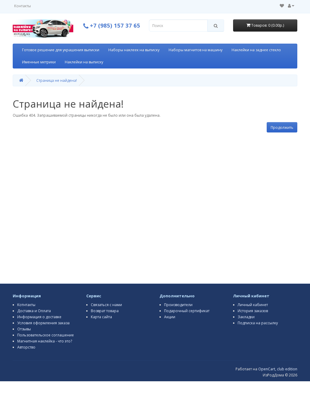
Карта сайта (101, 316)
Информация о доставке (39, 316)
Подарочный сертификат (186, 310)
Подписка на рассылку (258, 323)
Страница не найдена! (56, 80)
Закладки (246, 316)
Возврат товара (105, 310)
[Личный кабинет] (291, 5)
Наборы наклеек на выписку (134, 49)
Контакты (22, 5)
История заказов (253, 310)
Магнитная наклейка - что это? (44, 341)
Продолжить (282, 127)
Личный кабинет (253, 304)
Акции (169, 316)
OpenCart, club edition (277, 369)
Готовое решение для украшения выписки (60, 49)
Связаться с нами (106, 304)
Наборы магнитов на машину (196, 49)
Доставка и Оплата (34, 310)
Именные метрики (39, 62)
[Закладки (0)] (282, 5)
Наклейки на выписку (84, 62)
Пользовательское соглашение (45, 335)
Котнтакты (26, 304)
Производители (178, 304)
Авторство (26, 347)
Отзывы (24, 329)
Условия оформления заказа (43, 323)
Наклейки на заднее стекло (256, 49)
